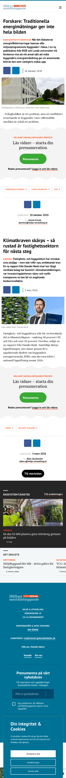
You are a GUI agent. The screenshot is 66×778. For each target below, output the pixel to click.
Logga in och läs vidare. (45, 168)
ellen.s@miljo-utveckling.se (33, 461)
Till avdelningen (53, 494)
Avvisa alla (33, 771)
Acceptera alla (33, 753)
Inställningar (33, 762)
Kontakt (28, 655)
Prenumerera (30, 159)
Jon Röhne (33, 629)
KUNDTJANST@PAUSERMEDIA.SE (39, 638)
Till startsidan (33, 473)
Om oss (38, 655)
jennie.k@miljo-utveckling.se (33, 222)
